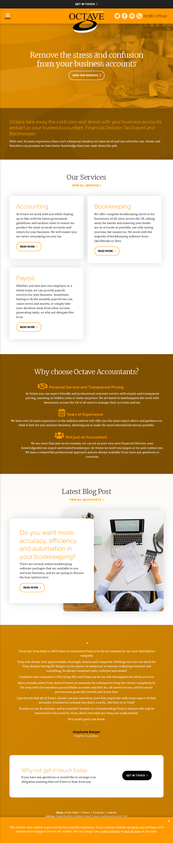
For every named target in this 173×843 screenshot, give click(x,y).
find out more (132, 831)
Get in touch (135, 775)
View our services (85, 75)
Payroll (25, 278)
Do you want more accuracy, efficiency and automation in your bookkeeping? (48, 544)
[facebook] (124, 13)
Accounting (32, 206)
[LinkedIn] (131, 13)
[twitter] (117, 13)
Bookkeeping (112, 206)
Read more (27, 246)
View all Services (85, 185)
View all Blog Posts (85, 499)
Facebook (98, 812)
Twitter (86, 812)
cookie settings (110, 831)
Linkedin (112, 812)
